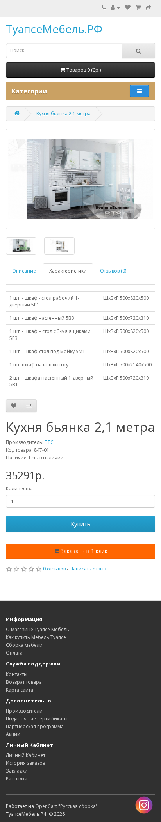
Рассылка (16, 778)
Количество (19, 488)
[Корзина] (138, 7)
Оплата (14, 653)
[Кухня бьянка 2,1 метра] (80, 179)
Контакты (16, 674)
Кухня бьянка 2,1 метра (63, 113)
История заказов (25, 763)
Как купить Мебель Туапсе (36, 637)
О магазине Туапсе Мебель (37, 629)
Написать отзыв (88, 568)
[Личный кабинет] (115, 7)
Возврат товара (24, 682)
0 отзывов (54, 568)
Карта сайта (19, 689)
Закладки (17, 770)
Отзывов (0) (113, 271)
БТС (49, 442)
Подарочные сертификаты (37, 718)
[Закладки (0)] (128, 7)
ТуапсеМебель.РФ (54, 28)
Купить (81, 524)
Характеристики (68, 271)
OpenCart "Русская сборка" (66, 806)
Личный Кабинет (25, 755)
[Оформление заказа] (148, 7)
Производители (24, 711)
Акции (13, 734)
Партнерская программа (35, 726)
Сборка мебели (24, 645)
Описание (24, 271)
